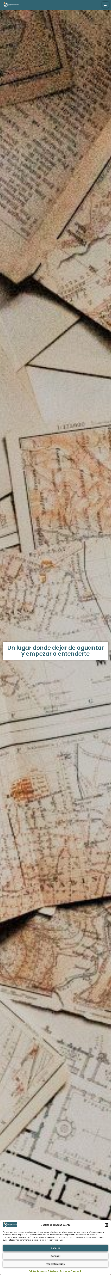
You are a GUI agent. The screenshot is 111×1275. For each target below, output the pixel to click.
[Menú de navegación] (105, 5)
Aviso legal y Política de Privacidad (64, 1271)
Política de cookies (38, 1271)
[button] (106, 1225)
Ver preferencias (55, 1264)
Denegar (55, 1256)
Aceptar (55, 1248)
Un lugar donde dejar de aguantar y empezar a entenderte (55, 651)
